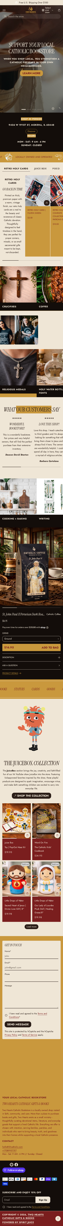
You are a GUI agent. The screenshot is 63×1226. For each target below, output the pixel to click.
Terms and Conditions (41, 1206)
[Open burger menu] (4, 10)
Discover (31, 131)
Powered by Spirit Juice (18, 1222)
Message (8, 985)
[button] (59, 10)
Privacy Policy (11, 1034)
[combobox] (31, 16)
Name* (8, 951)
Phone (7, 974)
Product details (10, 673)
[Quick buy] (47, 202)
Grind (5, 633)
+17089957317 (9, 1150)
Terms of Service (29, 1034)
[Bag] (59, 10)
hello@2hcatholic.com (12, 1147)
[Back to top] (58, 1218)
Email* (7, 962)
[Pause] (53, 108)
